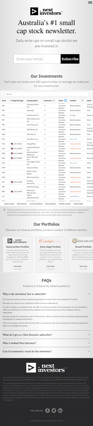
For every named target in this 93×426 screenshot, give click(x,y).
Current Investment (36, 204)
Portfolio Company (65, 204)
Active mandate (9, 204)
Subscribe (70, 58)
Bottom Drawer (22, 204)
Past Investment (50, 204)
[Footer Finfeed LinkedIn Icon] (60, 410)
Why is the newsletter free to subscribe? (24, 294)
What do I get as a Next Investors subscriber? (27, 334)
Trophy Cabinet (78, 204)
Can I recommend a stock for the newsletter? (27, 351)
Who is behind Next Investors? (19, 343)
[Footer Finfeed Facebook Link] (47, 410)
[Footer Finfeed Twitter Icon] (53, 410)
